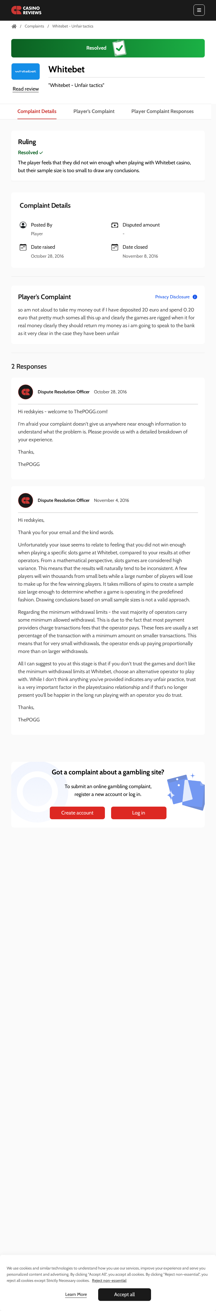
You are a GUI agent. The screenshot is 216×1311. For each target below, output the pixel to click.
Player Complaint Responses (162, 111)
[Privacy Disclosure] (195, 297)
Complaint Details (37, 111)
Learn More (76, 1294)
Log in (138, 813)
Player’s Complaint (93, 111)
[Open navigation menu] (199, 10)
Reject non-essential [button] (109, 1280)
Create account (77, 813)
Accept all (124, 1294)
